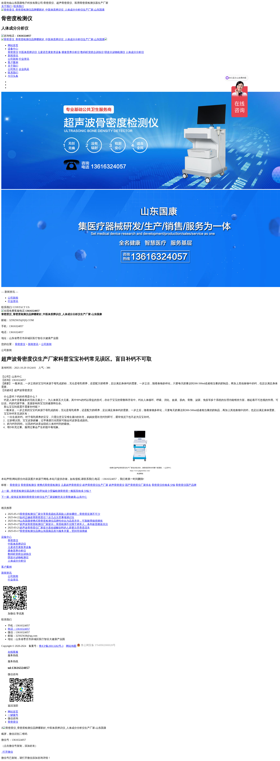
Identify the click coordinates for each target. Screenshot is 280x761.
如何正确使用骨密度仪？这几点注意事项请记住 (47, 517)
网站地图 (71, 646)
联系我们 (18, 6)
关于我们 (6, 6)
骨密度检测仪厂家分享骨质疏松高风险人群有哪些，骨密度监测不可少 (60, 514)
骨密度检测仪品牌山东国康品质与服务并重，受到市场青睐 (53, 531)
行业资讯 (24, 59)
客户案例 (13, 62)
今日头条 (13, 76)
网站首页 (13, 45)
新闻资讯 (13, 55)
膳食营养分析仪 (71, 52)
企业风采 (24, 69)
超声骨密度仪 (116, 485)
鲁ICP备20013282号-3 (51, 646)
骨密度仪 (13, 52)
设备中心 (13, 48)
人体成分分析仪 (135, 52)
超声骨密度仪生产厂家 (95, 485)
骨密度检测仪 (28, 485)
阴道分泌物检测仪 (114, 52)
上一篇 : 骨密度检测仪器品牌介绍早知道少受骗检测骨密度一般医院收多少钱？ (46, 491)
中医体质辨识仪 (28, 52)
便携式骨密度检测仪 (48, 485)
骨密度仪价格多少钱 (163, 485)
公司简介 (13, 69)
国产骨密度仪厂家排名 (138, 485)
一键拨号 (13, 715)
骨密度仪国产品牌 (186, 485)
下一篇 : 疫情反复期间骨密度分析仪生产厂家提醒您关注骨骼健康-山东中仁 (44, 497)
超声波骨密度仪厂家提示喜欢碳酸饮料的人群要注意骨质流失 (55, 527)
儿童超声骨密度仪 (71, 485)
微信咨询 (13, 718)
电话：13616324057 (19, 629)
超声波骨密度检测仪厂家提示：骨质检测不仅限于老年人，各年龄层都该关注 (64, 524)
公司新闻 (13, 59)
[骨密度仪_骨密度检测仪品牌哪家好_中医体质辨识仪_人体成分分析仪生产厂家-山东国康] (53, 9)
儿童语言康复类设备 (49, 52)
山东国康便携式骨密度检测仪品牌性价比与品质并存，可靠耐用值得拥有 (61, 520)
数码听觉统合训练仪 (92, 52)
